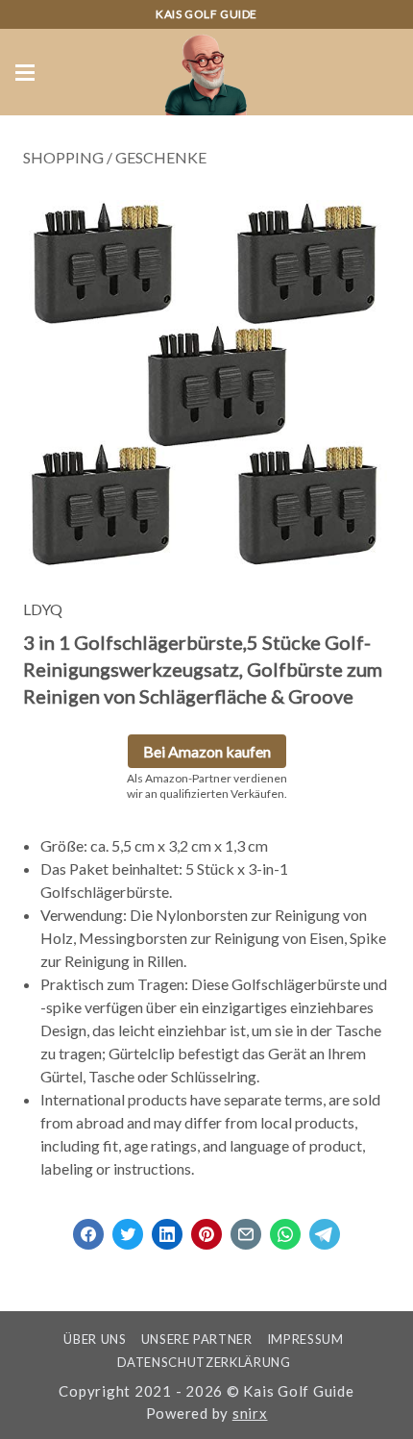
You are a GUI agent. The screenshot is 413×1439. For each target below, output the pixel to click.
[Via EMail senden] (246, 1228)
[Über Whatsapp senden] (285, 1228)
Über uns (94, 1339)
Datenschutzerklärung (204, 1362)
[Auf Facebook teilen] (88, 1228)
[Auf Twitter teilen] (127, 1228)
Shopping (63, 157)
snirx (250, 1413)
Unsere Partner (197, 1339)
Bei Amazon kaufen (207, 751)
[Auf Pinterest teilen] (206, 1228)
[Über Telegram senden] (324, 1228)
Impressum (305, 1339)
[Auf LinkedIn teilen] (167, 1228)
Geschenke (160, 157)
